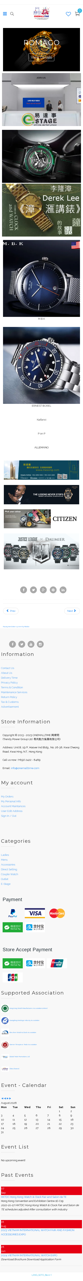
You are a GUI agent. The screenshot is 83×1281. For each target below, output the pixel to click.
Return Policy (9, 697)
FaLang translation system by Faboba (16, 627)
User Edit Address (11, 811)
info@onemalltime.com (25, 768)
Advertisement (10, 706)
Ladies (5, 854)
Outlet (4, 879)
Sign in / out (8, 815)
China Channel (14, 1069)
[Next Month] (10, 1098)
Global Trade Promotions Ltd (19, 1057)
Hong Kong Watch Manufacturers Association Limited (28, 1008)
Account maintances (13, 806)
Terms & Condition (12, 687)
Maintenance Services (14, 692)
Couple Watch (9, 874)
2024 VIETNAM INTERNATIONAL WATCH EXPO (29, 1255)
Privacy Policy (9, 682)
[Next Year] (7, 1098)
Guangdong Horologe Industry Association (24, 1020)
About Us (6, 672)
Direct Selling (9, 869)
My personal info (11, 801)
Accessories (8, 864)
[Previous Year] (2, 1098)
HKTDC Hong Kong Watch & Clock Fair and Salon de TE (33, 1196)
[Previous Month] (5, 1098)
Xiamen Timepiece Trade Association (23, 1044)
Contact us (7, 668)
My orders (7, 796)
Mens (4, 859)
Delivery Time (9, 677)
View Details (41, 57)
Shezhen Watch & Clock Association (22, 1032)
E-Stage (5, 883)
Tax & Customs (10, 701)
